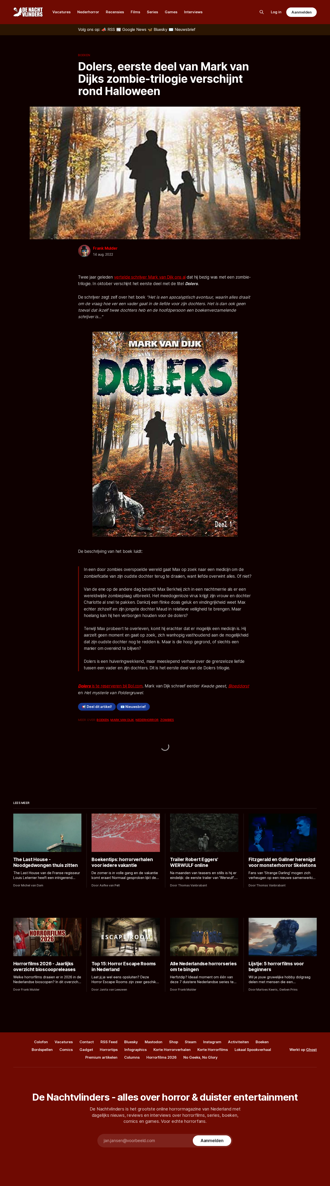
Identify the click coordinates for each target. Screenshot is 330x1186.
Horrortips (109, 1049)
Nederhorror (88, 12)
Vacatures (61, 12)
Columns (132, 1057)
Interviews (193, 12)
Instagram (212, 1042)
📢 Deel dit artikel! (97, 707)
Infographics (135, 1049)
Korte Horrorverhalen (172, 1049)
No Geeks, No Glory (200, 1057)
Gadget (86, 1049)
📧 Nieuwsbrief (133, 707)
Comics (66, 1049)
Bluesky (131, 1042)
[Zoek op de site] (261, 12)
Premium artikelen (101, 1057)
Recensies (115, 12)
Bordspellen (42, 1049)
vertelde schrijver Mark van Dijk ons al (150, 277)
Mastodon (153, 1042)
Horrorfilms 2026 (161, 1057)
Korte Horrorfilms (212, 1049)
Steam (190, 1042)
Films (135, 12)
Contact (86, 1042)
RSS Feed (108, 1042)
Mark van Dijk (122, 720)
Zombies (167, 720)
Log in (276, 12)
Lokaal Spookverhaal (253, 1049)
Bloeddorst (238, 686)
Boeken (84, 55)
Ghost (311, 1049)
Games (171, 12)
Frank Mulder (105, 248)
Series (152, 12)
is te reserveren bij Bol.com (110, 686)
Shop (173, 1042)
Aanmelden (301, 12)
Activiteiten (238, 1042)
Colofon (41, 1042)
